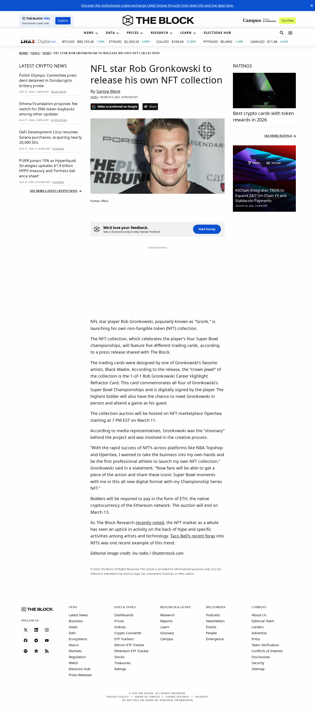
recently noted (150, 522)
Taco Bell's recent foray (192, 536)
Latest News (78, 615)
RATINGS (242, 66)
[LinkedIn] (36, 630)
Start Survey (207, 229)
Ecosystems (78, 639)
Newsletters (215, 621)
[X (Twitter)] (25, 630)
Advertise (259, 633)
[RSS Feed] (47, 651)
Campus (166, 639)
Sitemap (258, 669)
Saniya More (108, 91)
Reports (166, 621)
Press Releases (80, 675)
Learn (164, 627)
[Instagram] (47, 630)
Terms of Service (147, 696)
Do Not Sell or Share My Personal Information (157, 700)
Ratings (120, 669)
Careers (258, 627)
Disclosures (261, 657)
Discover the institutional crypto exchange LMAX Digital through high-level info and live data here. (157, 5)
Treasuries (122, 663)
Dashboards (124, 615)
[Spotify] (25, 651)
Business (76, 621)
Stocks (119, 657)
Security (258, 663)
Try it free (287, 21)
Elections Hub (79, 669)
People (211, 633)
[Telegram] (36, 641)
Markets (75, 651)
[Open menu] (290, 33)
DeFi (72, 633)
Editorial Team (263, 621)
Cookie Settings (177, 696)
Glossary (167, 633)
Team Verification (265, 645)
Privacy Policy (118, 696)
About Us (259, 615)
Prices (119, 621)
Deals (73, 627)
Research (167, 615)
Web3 (73, 663)
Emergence (215, 639)
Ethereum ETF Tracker (131, 651)
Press (256, 639)
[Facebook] (25, 641)
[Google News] (36, 651)
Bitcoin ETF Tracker (129, 645)
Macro (74, 645)
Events (211, 627)
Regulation (77, 657)
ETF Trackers (124, 639)
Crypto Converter (128, 633)
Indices (120, 627)
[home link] (158, 20)
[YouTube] (47, 641)
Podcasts (213, 615)
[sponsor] (264, 163)
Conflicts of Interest (267, 651)
